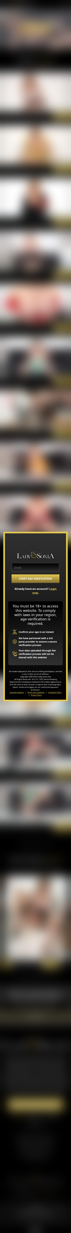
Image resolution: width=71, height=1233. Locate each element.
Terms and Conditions (36, 692)
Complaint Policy (54, 692)
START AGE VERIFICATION (35, 578)
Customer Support (17, 692)
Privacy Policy (36, 695)
